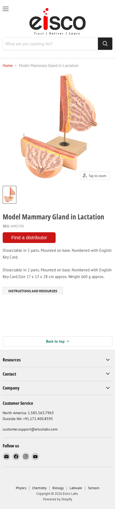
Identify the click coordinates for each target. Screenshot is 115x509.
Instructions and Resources (32, 291)
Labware (76, 488)
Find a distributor (29, 237)
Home (8, 65)
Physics (21, 488)
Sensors (93, 488)
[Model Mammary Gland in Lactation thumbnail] (9, 194)
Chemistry (39, 488)
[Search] (105, 44)
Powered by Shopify (57, 499)
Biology (58, 488)
